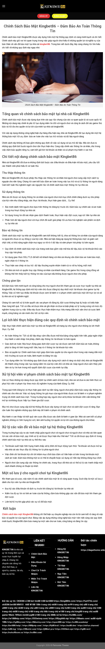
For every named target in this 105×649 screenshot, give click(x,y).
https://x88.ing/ (9, 629)
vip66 (98, 618)
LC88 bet (29, 601)
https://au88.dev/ (68, 625)
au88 (93, 618)
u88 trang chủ (91, 604)
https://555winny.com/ (36, 618)
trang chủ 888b (48, 615)
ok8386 (6, 604)
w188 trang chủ (67, 611)
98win (11, 615)
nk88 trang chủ (59, 604)
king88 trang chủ (84, 611)
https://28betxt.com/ (27, 629)
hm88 (37, 601)
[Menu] (3, 6)
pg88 (31, 615)
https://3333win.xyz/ (64, 629)
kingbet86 (45, 44)
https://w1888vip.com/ (13, 618)
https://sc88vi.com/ (33, 632)
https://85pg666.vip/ (59, 618)
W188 (32, 604)
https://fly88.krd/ (51, 625)
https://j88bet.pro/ (46, 629)
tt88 (43, 601)
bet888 (49, 601)
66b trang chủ (51, 611)
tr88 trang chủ (36, 611)
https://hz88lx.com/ (72, 615)
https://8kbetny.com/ (36, 622)
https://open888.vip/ (55, 622)
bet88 (13, 604)
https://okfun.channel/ (88, 625)
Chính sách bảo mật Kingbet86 (17, 514)
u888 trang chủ (10, 608)
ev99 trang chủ (75, 604)
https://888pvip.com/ (32, 625)
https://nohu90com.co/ (13, 632)
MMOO (20, 604)
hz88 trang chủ (72, 608)
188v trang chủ (43, 604)
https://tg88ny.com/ (16, 622)
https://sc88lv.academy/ (77, 622)
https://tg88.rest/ (82, 629)
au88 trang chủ (88, 608)
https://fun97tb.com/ (87, 601)
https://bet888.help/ (11, 625)
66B (27, 604)
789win (18, 615)
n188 (37, 615)
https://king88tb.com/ (64, 601)
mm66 (25, 615)
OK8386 (20, 601)
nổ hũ (59, 615)
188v (4, 622)
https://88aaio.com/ (80, 618)
